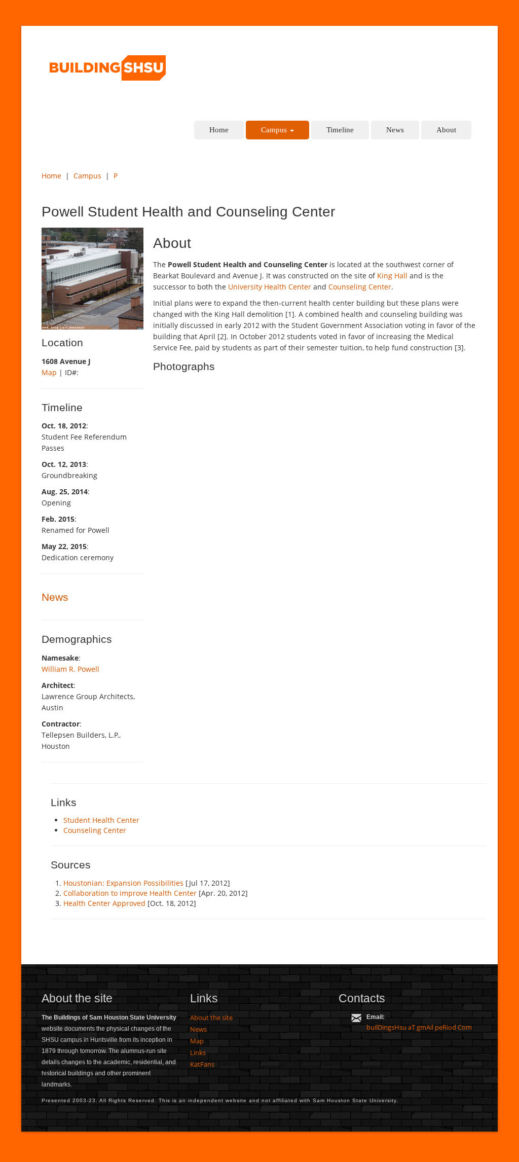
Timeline (340, 130)
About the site (211, 1017)
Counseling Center (359, 287)
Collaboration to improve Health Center (130, 893)
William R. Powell (70, 669)
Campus (275, 130)
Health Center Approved (104, 903)
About (446, 130)
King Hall (392, 275)
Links (198, 1052)
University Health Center (269, 287)
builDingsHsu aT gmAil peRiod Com (419, 1027)
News (395, 130)
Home (219, 130)
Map (49, 372)
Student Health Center (101, 820)
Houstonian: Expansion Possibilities (123, 883)
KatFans (202, 1064)
